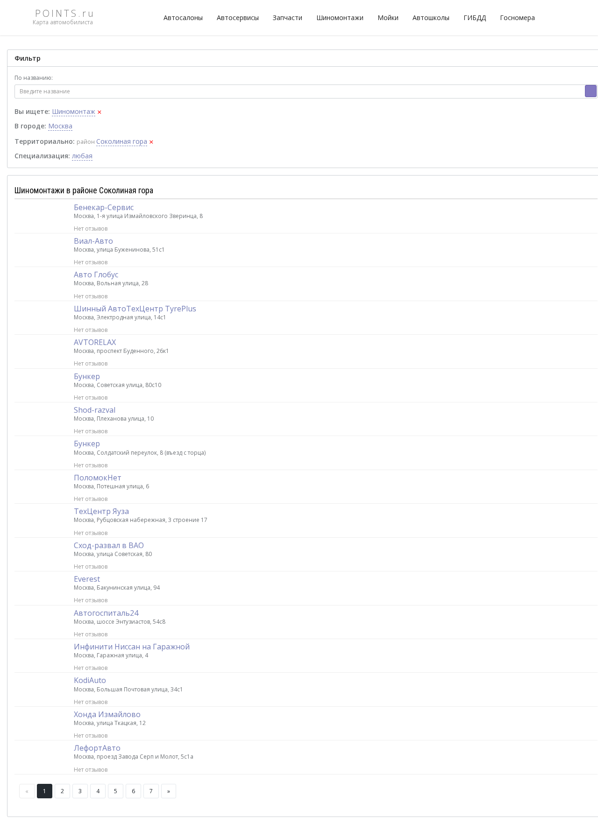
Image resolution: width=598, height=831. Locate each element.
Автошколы (431, 17)
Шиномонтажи (339, 17)
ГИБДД (474, 17)
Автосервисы (238, 17)
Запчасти (287, 17)
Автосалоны (183, 17)
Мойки (388, 17)
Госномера (517, 17)
